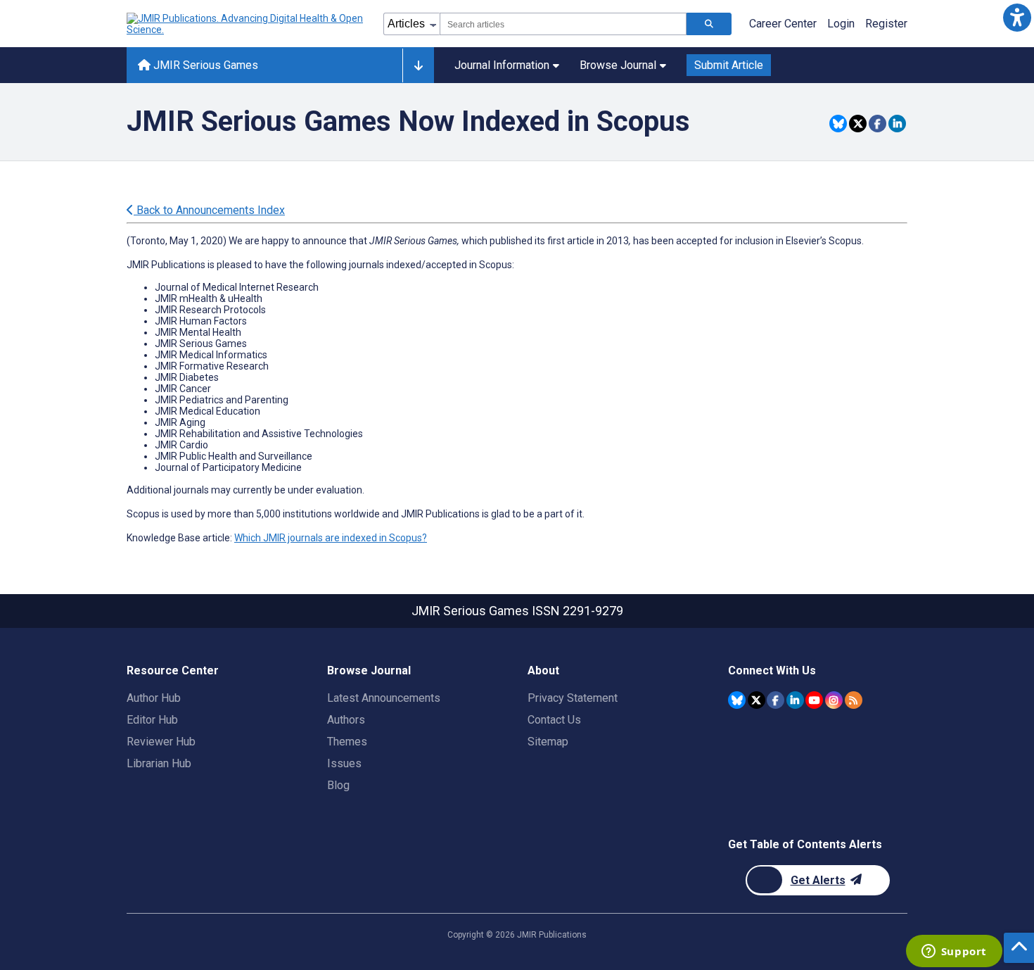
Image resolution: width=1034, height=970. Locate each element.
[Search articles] (709, 24)
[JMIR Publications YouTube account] (814, 700)
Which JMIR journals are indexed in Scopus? (330, 537)
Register (886, 23)
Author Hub (154, 698)
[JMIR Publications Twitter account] (756, 700)
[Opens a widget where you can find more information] (953, 952)
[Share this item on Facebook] (877, 123)
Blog (338, 785)
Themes (347, 741)
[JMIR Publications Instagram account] (834, 700)
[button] (1017, 17)
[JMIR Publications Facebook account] (775, 700)
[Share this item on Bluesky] (838, 123)
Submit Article (728, 65)
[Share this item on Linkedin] (897, 123)
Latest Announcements (383, 698)
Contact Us (554, 719)
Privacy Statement (573, 698)
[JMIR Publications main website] (246, 24)
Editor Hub (152, 719)
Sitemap (548, 741)
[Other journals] (418, 65)
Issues (344, 763)
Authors (346, 719)
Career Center (783, 23)
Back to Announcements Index (209, 210)
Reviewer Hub (161, 741)
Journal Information (501, 65)
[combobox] (563, 24)
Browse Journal (618, 65)
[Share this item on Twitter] (858, 123)
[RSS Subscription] (853, 700)
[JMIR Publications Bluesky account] (737, 700)
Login (841, 23)
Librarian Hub (159, 763)
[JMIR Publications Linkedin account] (795, 700)
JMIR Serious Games (204, 65)
